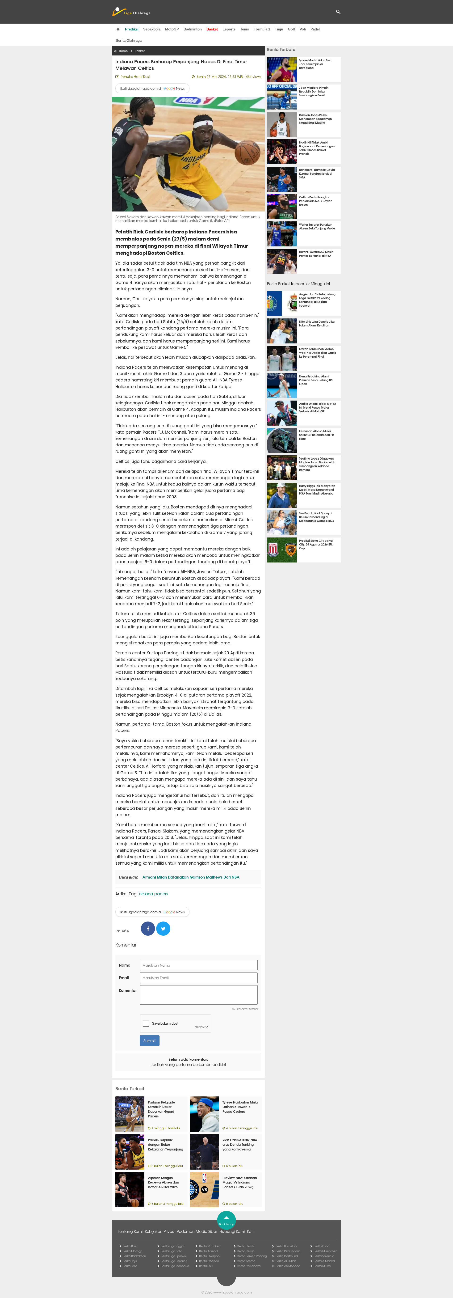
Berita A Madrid (324, 1261)
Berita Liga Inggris (173, 1246)
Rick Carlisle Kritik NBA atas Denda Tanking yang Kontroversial (239, 1144)
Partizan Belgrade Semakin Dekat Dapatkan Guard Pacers (161, 1109)
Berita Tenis (130, 1266)
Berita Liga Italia (171, 1251)
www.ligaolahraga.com (232, 1292)
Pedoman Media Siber (197, 1231)
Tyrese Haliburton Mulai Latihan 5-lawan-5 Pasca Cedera (240, 1106)
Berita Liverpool (209, 1256)
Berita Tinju (130, 1261)
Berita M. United (209, 1246)
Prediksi (131, 29)
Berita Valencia (324, 1256)
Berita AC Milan (286, 1261)
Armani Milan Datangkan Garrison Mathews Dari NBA (190, 877)
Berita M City (322, 1266)
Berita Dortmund (287, 1256)
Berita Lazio (321, 1246)
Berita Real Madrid (288, 1251)
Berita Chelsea (209, 1261)
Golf (291, 29)
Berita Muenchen (325, 1251)
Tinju (279, 29)
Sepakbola (151, 29)
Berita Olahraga (129, 40)
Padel (315, 29)
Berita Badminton (134, 1256)
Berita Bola (130, 1246)
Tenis (244, 29)
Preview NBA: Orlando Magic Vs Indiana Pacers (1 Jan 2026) (239, 1182)
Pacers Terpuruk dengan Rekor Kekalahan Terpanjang (165, 1144)
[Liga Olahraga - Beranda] (131, 12)
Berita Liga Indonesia (175, 1266)
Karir (251, 1231)
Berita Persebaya (248, 1266)
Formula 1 (262, 29)
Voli (303, 29)
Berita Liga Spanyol (173, 1256)
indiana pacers (153, 893)
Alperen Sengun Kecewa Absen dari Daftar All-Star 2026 (163, 1182)
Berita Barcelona (287, 1246)
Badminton (193, 29)
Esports (228, 29)
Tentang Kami (130, 1231)
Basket (212, 29)
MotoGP (172, 29)
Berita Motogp (132, 1251)
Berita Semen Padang (252, 1256)
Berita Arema (246, 1261)
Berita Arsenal (208, 1251)
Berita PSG (206, 1266)
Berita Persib (245, 1246)
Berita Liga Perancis (174, 1261)
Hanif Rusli (142, 76)
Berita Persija (245, 1251)
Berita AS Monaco (288, 1266)
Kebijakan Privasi (159, 1231)
